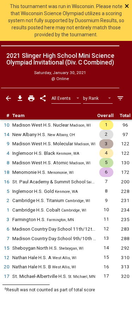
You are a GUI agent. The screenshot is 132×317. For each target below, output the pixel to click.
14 (7, 134)
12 (7, 257)
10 (7, 125)
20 (7, 266)
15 (7, 248)
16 (7, 181)
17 (7, 276)
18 (7, 172)
